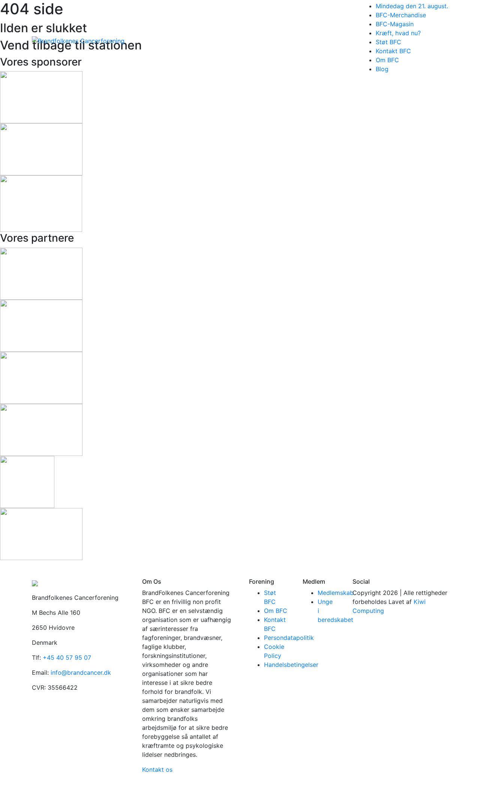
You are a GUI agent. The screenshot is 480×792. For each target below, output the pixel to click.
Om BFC (387, 60)
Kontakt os (157, 769)
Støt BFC (388, 42)
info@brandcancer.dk (81, 672)
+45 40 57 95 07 (67, 657)
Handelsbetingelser (291, 664)
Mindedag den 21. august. (412, 6)
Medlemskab (336, 592)
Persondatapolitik (289, 637)
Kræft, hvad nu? (398, 33)
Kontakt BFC (393, 51)
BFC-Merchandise (401, 15)
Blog (382, 69)
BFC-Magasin (395, 24)
